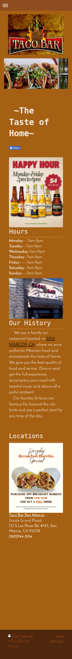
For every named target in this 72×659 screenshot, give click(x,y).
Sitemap (27, 636)
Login (60, 636)
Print (15, 636)
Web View (57, 641)
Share (16, 148)
